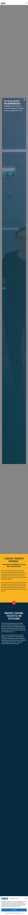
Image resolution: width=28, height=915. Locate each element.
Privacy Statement (16, 913)
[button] (26, 898)
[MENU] (26, 3)
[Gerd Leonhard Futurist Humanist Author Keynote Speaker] (3, 3)
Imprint (22, 913)
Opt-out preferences (9, 913)
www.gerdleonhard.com (12, 103)
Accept (14, 910)
